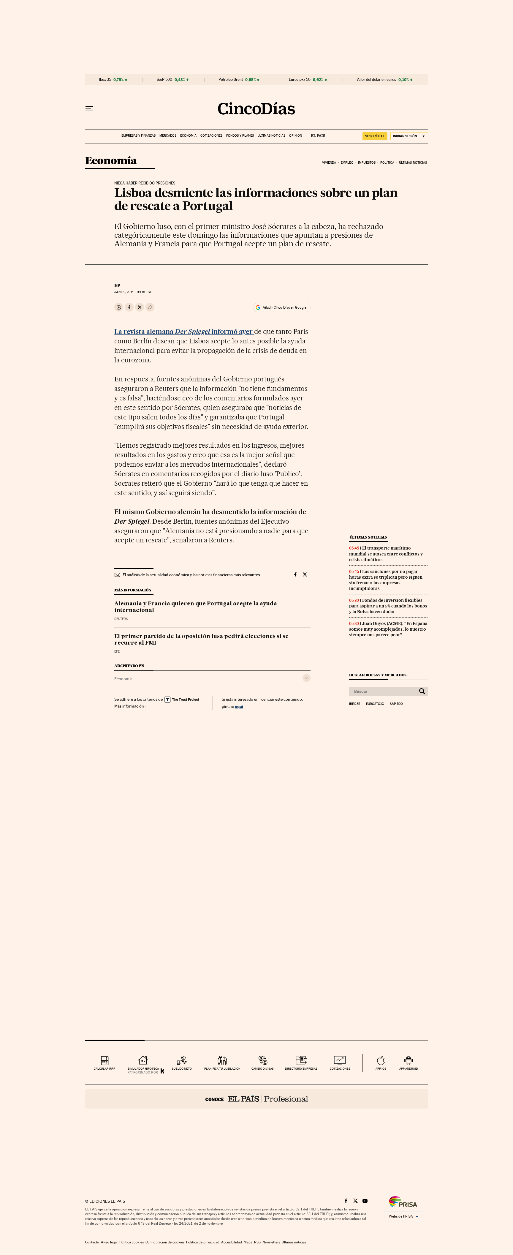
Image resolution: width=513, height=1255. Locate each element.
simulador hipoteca (143, 1068)
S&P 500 (164, 80)
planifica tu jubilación (222, 1068)
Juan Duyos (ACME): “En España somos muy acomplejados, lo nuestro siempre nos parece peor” (388, 629)
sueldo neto (182, 1068)
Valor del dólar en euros (376, 80)
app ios (381, 1068)
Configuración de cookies (164, 1242)
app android (408, 1068)
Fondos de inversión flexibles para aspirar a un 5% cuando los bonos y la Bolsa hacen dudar (388, 606)
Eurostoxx (375, 704)
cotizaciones (340, 1068)
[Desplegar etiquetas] (307, 678)
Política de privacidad (202, 1242)
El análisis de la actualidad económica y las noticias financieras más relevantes (191, 574)
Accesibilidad (231, 1242)
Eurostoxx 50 (300, 80)
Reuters (121, 619)
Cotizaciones (211, 136)
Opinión (295, 136)
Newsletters (271, 1242)
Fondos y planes (240, 136)
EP (117, 285)
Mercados (167, 136)
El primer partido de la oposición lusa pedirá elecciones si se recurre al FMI (201, 640)
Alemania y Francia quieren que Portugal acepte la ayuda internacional (195, 607)
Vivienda (329, 163)
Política (387, 163)
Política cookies (131, 1242)
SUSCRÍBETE (375, 136)
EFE (117, 651)
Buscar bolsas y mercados (377, 675)
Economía (188, 136)
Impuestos (367, 163)
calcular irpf (104, 1068)
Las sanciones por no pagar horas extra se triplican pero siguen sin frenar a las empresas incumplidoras (385, 580)
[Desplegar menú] (89, 108)
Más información (129, 706)
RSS (257, 1242)
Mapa (248, 1242)
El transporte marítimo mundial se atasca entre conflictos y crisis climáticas (386, 553)
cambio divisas (262, 1068)
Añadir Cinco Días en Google (284, 307)
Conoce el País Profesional (256, 1099)
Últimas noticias (271, 136)
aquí (239, 706)
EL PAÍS (315, 134)
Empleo (347, 163)
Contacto (92, 1242)
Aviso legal (109, 1242)
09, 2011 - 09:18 (132, 292)
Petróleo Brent (230, 80)
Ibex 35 (105, 80)
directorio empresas (301, 1068)
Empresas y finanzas (138, 136)
